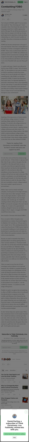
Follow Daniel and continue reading (14, 434)
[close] (26, 412)
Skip (14, 437)
